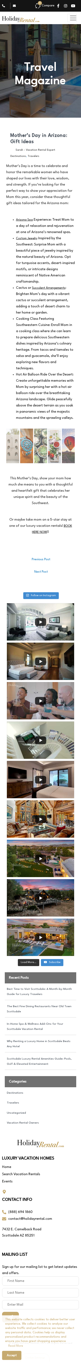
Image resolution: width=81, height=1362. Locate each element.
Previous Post (41, 559)
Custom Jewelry (26, 238)
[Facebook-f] (58, 5)
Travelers (33, 156)
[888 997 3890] (5, 6)
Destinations (18, 156)
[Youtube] (73, 5)
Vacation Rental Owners (23, 1122)
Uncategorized (16, 1112)
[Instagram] (65, 5)
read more (15, 1346)
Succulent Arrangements (48, 288)
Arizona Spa (24, 219)
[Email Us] (15, 6)
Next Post (41, 571)
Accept (12, 1355)
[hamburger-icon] (72, 18)
